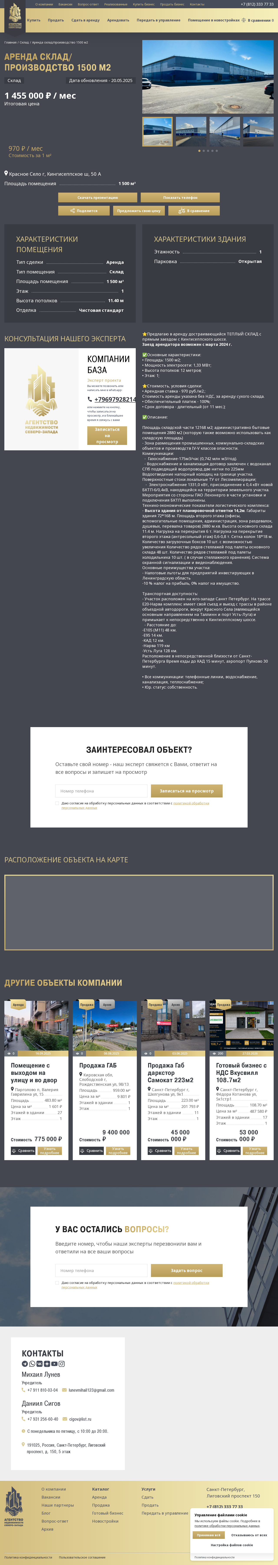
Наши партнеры (57, 1505)
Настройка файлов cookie (232, 1545)
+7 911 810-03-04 (42, 1390)
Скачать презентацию (98, 197)
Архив (47, 1529)
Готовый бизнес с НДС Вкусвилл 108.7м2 (241, 1072)
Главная (10, 42)
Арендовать (118, 20)
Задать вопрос (186, 1270)
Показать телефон (180, 197)
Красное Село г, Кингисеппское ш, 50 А (54, 174)
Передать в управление (158, 20)
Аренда (99, 1497)
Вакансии (65, 4)
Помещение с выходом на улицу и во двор (34, 1072)
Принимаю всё (208, 1535)
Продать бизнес (172, 4)
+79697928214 (111, 399)
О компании (44, 4)
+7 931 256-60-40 (42, 1419)
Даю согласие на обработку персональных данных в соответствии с (135, 805)
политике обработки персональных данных (227, 1526)
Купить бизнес (144, 4)
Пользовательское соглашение (82, 1557)
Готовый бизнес (107, 1513)
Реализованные (115, 4)
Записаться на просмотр (107, 435)
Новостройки (105, 1521)
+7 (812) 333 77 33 (257, 4)
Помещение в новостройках (214, 20)
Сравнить (26, 1150)
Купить (33, 20)
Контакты (197, 4)
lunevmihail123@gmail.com (91, 1390)
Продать (56, 20)
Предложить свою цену (139, 210)
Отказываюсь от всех (249, 1535)
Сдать (147, 1497)
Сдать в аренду (85, 20)
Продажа (101, 1505)
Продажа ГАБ (98, 1065)
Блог (45, 1513)
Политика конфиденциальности (28, 1557)
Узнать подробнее (49, 1151)
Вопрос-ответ (88, 4)
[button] (199, 151)
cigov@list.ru (80, 1419)
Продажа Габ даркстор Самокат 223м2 (171, 1072)
